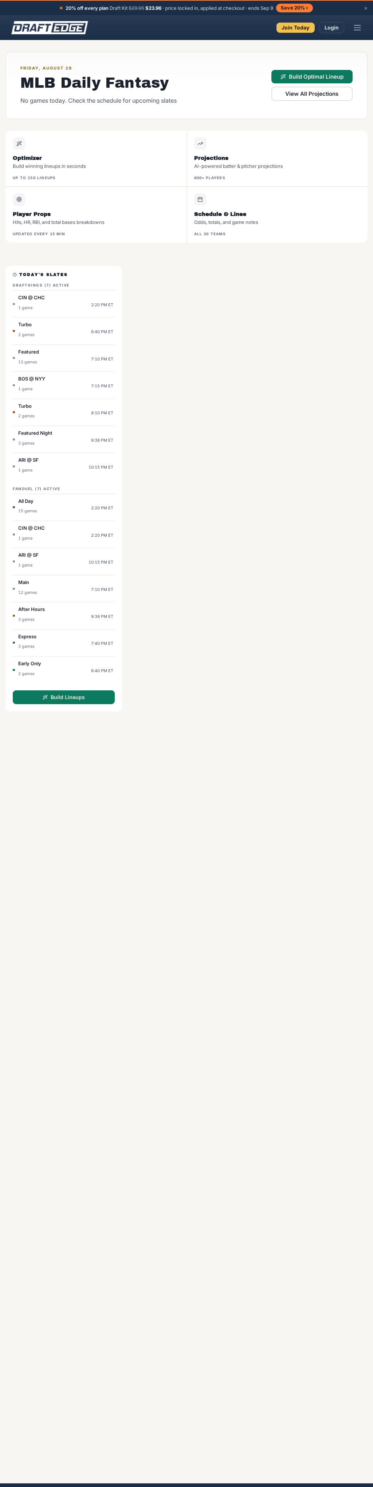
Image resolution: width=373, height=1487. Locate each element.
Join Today (296, 27)
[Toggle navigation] (357, 27)
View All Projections (311, 93)
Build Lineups (68, 697)
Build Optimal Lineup (316, 76)
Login (332, 27)
